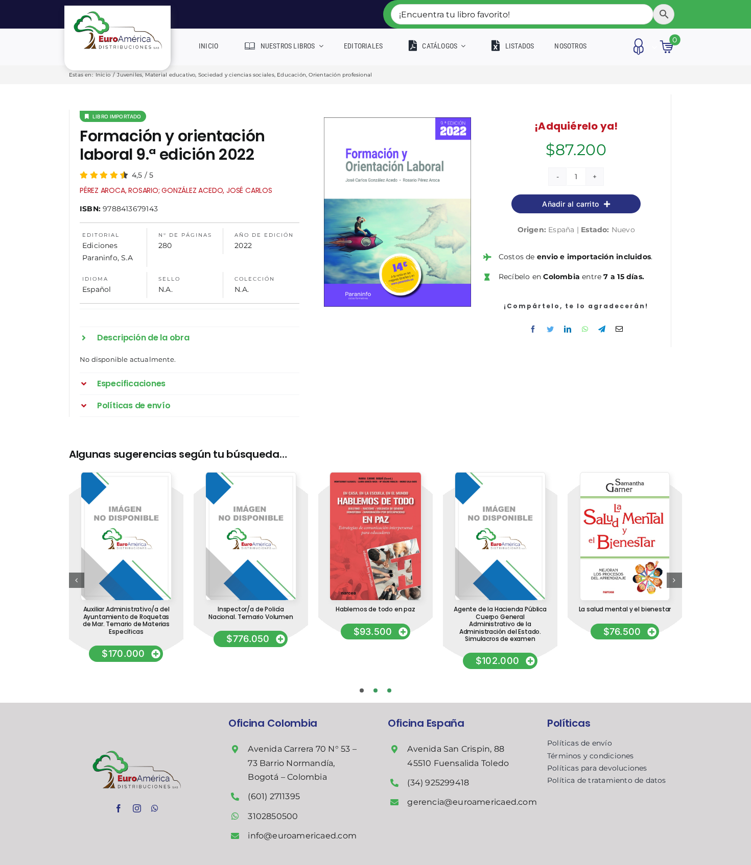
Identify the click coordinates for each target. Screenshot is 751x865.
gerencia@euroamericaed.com (471, 802)
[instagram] (137, 808)
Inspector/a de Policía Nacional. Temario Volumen (250, 613)
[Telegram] (602, 329)
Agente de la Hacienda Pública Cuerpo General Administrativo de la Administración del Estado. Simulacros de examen (500, 624)
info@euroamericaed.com (302, 836)
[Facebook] (533, 329)
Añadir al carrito (570, 204)
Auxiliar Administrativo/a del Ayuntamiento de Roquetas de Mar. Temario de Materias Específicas (126, 620)
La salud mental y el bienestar (625, 609)
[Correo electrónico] (619, 329)
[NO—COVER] (126, 476)
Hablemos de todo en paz (375, 609)
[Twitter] (550, 329)
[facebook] (118, 808)
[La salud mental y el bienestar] (625, 476)
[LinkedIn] (567, 329)
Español (96, 289)
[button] (189, 338)
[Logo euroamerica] (118, 9)
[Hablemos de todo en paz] (375, 476)
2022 (243, 245)
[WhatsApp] (585, 329)
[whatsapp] (154, 808)
